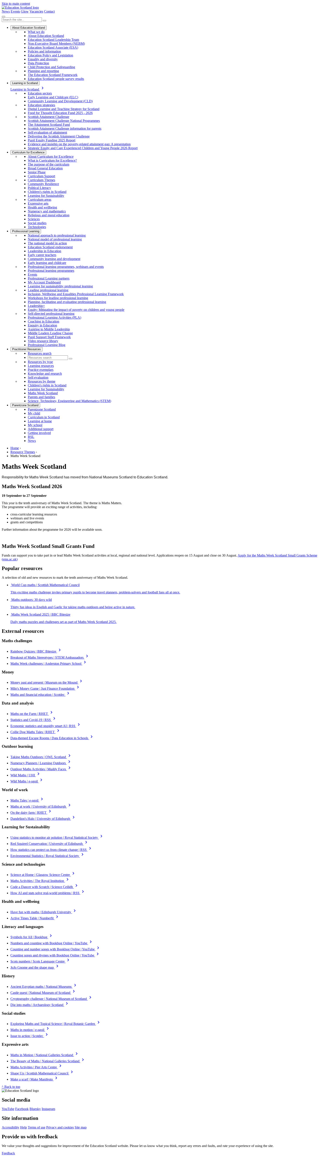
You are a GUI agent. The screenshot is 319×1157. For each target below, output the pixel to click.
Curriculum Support (41, 176)
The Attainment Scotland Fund (49, 124)
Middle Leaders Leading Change (50, 333)
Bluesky (35, 1109)
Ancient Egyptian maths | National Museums (44, 986)
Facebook (22, 1109)
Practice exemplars (40, 369)
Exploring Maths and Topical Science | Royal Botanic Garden (55, 1024)
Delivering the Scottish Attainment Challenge (59, 136)
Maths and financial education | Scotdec (40, 694)
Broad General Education (45, 168)
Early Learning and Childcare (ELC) (53, 97)
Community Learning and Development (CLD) (60, 101)
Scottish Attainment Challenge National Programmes (64, 121)
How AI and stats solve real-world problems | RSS (48, 893)
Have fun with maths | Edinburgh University (43, 912)
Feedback (8, 1153)
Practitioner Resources (26, 349)
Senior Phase (37, 172)
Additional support (40, 429)
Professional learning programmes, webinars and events (66, 267)
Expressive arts (38, 203)
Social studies (37, 223)
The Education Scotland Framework (52, 75)
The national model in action (47, 243)
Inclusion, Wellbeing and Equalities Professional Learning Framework (76, 294)
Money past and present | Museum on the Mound (47, 682)
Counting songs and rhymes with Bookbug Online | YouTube (55, 955)
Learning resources (41, 366)
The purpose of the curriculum (48, 164)
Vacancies (36, 11)
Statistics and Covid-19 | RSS (33, 720)
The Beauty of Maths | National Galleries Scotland (48, 1061)
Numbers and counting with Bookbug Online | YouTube (51, 943)
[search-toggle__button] (3, 16)
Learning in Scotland (25, 83)
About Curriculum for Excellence (51, 156)
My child (34, 413)
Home (14, 448)
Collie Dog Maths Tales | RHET (35, 732)
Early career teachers (42, 255)
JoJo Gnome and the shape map (35, 967)
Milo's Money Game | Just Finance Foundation (45, 688)
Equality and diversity (43, 59)
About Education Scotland (28, 27)
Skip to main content (16, 3)
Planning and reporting (43, 71)
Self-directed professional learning (51, 313)
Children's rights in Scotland (47, 192)
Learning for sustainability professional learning (60, 286)
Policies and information (44, 51)
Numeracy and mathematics (47, 211)
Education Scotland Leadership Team (53, 39)
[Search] (44, 20)
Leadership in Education (44, 251)
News (6, 11)
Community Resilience (43, 184)
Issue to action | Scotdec (29, 1036)
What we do (36, 32)
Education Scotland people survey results (56, 79)
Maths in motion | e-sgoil (30, 1030)
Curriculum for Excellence (28, 152)
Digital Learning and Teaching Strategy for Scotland (63, 109)
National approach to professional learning (57, 235)
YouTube (8, 1109)
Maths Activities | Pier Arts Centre (36, 1067)
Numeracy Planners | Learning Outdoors (41, 763)
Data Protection (38, 63)
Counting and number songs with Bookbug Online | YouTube (55, 949)
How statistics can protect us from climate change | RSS (51, 850)
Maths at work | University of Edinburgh (41, 806)
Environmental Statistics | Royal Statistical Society (47, 856)
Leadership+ (36, 306)
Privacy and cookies (60, 1127)
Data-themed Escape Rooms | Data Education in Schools (52, 738)
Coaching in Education (43, 321)
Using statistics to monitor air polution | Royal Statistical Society (57, 837)
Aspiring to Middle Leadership (49, 329)
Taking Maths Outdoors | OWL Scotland (41, 757)
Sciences (34, 219)
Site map (81, 1127)
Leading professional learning (48, 290)
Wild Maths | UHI (25, 775)
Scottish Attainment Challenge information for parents (64, 128)
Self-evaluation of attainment (47, 132)
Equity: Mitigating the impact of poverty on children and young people (76, 310)
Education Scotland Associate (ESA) (53, 47)
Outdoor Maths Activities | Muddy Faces (41, 769)
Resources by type (40, 362)
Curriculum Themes (41, 180)
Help (23, 1127)
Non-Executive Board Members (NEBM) (56, 43)
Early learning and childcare (47, 263)
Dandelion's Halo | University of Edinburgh (43, 819)
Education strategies (41, 105)
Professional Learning (25, 231)
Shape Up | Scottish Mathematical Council (42, 1073)
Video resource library (43, 341)
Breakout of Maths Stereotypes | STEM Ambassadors (50, 657)
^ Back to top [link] (11, 1087)
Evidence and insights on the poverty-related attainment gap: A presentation (79, 144)
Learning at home (40, 421)
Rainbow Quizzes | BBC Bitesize (36, 651)
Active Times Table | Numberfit (35, 918)
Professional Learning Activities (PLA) (54, 317)
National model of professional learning (55, 239)
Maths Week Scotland (43, 393)
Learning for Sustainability (46, 195)
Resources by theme (41, 381)
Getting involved (39, 433)
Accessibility (10, 1127)
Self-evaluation (38, 377)
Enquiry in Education (42, 325)
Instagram (48, 1109)
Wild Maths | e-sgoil (27, 781)
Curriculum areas (39, 199)
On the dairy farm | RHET (31, 812)
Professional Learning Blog (46, 345)
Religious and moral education (48, 215)
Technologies (37, 227)
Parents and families (41, 397)
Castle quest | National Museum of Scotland (43, 993)
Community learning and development (54, 259)
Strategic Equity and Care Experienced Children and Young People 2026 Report (83, 148)
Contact (49, 11)
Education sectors (40, 93)
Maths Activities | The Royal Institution (40, 881)
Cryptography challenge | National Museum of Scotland (51, 999)
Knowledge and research (45, 373)
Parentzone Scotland (25, 405)
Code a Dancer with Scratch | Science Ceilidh (44, 887)
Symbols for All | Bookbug (31, 937)
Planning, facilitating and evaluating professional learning (67, 302)
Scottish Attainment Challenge (48, 117)
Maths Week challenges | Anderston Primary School (48, 663)
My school (35, 425)
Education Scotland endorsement (50, 247)
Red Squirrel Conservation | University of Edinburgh (49, 843)
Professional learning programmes (51, 270)
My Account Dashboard (44, 282)
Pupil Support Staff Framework (49, 337)
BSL (31, 437)
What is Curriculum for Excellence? (52, 160)
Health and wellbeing (42, 207)
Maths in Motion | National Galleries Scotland (44, 1055)
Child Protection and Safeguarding (51, 67)
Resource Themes (22, 452)
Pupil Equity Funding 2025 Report (51, 140)
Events (15, 11)
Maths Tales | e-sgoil (27, 800)
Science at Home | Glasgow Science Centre (43, 875)
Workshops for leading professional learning (58, 298)
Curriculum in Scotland (44, 417)
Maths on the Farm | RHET (32, 714)
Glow (25, 11)
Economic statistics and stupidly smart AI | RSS (45, 726)
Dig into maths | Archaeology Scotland (39, 1005)
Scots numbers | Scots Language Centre (40, 961)
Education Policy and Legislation (50, 55)
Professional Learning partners (48, 278)
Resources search (39, 353)
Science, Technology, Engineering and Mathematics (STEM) (69, 401)
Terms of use (36, 1127)
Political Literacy (39, 188)
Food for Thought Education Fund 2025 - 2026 (60, 113)
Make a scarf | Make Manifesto (34, 1079)
